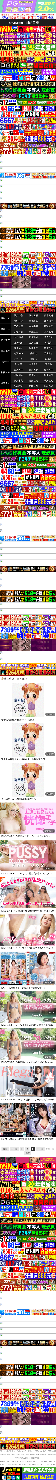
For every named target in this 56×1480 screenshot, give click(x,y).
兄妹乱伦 (33, 380)
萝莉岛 (48, 364)
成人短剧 (48, 380)
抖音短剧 (18, 359)
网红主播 (33, 315)
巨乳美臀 (48, 326)
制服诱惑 (48, 375)
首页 (5, 1149)
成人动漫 (48, 321)
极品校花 (18, 386)
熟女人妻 (33, 370)
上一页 (14, 1149)
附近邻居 (18, 337)
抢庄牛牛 (33, 348)
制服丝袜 (33, 332)
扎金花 (33, 353)
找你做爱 (48, 337)
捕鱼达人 (18, 348)
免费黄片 (48, 370)
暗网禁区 (18, 375)
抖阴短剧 (33, 386)
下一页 (40, 1149)
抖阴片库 (5, 372)
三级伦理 (18, 326)
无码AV (5, 361)
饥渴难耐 (33, 337)
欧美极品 (33, 321)
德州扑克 (48, 348)
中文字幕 (33, 326)
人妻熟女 (18, 332)
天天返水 (48, 353)
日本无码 (48, 315)
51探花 (48, 359)
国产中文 (18, 380)
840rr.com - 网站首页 (24, 22)
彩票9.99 (18, 353)
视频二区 (5, 329)
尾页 (28, 1153)
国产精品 (18, 315)
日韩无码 (48, 386)
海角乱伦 (33, 375)
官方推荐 (5, 351)
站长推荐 (5, 340)
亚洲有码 (18, 321)
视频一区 (5, 318)
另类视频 (48, 332)
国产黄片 (18, 370)
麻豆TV (33, 359)
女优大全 (33, 364)
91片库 (18, 364)
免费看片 (5, 383)
